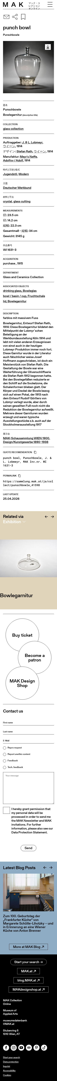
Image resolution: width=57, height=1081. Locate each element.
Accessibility (9, 1070)
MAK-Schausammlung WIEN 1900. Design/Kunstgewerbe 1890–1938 (26, 440)
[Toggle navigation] (50, 4)
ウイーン (9, 146)
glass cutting (21, 201)
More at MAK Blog (26, 947)
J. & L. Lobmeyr (32, 142)
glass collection (13, 129)
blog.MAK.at (26, 980)
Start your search (26, 962)
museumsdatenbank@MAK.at (15, 1022)
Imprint (6, 1066)
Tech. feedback (15, 767)
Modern (24, 174)
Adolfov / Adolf (13, 160)
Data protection (11, 1061)
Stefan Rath (24, 151)
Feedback (13, 760)
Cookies (7, 1075)
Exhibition (12, 522)
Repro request (15, 747)
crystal (7, 201)
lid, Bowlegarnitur (14, 301)
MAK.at (26, 971)
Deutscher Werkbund (17, 188)
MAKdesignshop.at (27, 989)
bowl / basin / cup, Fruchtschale (24, 296)
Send (28, 848)
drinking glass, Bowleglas (20, 291)
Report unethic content (19, 754)
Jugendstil (10, 174)
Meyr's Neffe (28, 157)
